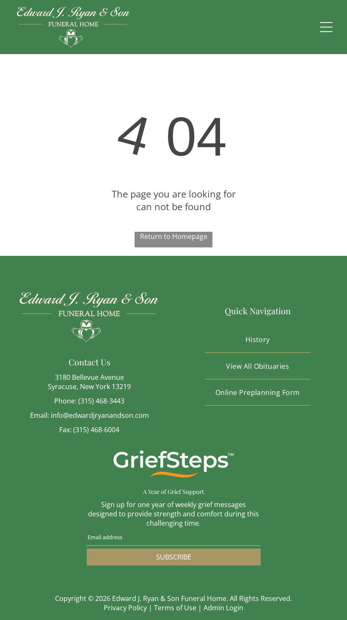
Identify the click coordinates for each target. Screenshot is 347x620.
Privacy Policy (125, 607)
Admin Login (223, 607)
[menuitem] (257, 339)
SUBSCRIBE (173, 557)
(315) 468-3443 (101, 401)
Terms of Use (175, 607)
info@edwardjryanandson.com (100, 415)
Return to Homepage (173, 236)
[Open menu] (326, 27)
